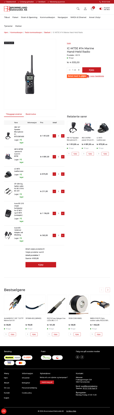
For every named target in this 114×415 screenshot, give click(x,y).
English (6, 398)
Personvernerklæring (29, 388)
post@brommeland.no (89, 386)
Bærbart (47, 32)
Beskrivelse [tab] (31, 114)
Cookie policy (27, 393)
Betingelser (26, 383)
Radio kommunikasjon (33, 32)
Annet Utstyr (95, 17)
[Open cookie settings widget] (3, 411)
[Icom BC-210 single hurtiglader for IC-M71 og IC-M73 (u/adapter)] (8, 213)
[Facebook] (82, 357)
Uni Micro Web (71, 411)
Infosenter (26, 378)
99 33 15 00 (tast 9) (90, 388)
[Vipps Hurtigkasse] (77, 76)
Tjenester (8, 26)
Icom (69, 43)
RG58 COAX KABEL (75, 318)
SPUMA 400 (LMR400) (33, 318)
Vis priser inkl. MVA (107, 8)
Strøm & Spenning (29, 17)
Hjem (6, 32)
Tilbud (7, 17)
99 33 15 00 (106, 2)
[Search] (78, 8)
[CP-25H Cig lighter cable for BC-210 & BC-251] (8, 191)
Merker (18, 26)
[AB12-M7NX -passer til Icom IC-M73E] (8, 157)
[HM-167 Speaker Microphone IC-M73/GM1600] (8, 136)
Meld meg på (47, 382)
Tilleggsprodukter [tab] (14, 114)
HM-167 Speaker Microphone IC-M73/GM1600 (19, 131)
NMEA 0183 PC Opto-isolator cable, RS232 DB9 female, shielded (99, 320)
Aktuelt (6, 383)
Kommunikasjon (47, 17)
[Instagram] (77, 357)
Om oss (7, 388)
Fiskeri (15, 17)
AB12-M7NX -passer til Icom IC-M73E (88, 140)
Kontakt (7, 393)
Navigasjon (63, 17)
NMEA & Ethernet (78, 17)
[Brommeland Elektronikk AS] (15, 8)
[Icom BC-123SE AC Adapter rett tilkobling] (8, 235)
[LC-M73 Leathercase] (8, 174)
